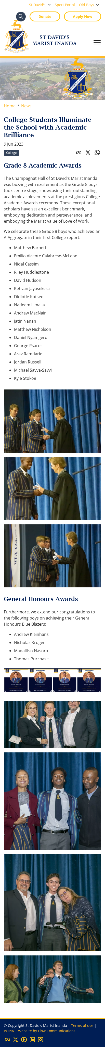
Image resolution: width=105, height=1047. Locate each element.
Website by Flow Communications (46, 1030)
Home (10, 106)
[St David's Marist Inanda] (40, 36)
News (26, 106)
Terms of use (82, 1025)
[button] (40, 4)
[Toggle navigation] (97, 42)
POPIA (9, 1030)
